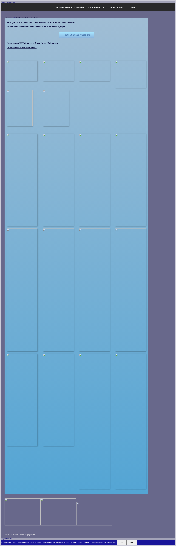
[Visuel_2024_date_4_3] (133, 62)
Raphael (13, 17)
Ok (122, 542)
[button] (144, 7)
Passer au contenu (8, 2)
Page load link (6, 539)
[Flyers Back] (56, 91)
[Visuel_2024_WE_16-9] (61, 62)
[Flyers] (20, 91)
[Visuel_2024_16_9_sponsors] (25, 62)
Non (131, 542)
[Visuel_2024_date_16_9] (97, 62)
